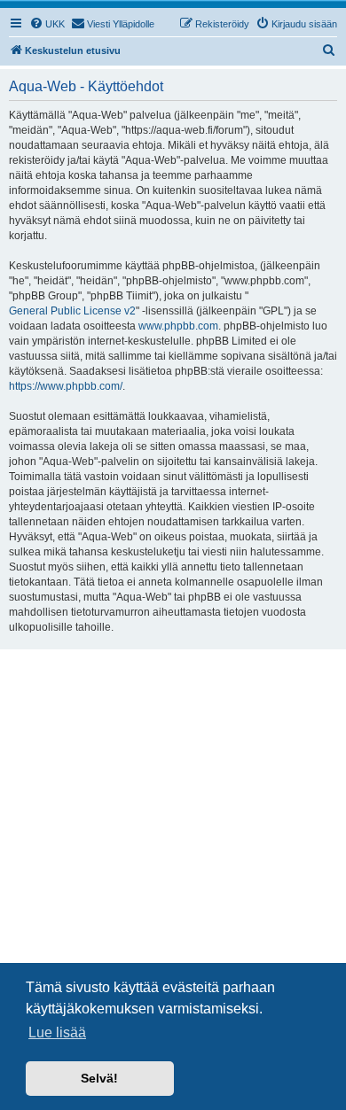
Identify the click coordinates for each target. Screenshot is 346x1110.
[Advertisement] (173, 831)
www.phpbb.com (178, 326)
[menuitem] (47, 24)
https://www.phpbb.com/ (65, 386)
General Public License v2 (72, 311)
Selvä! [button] (99, 1078)
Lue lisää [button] (57, 1032)
